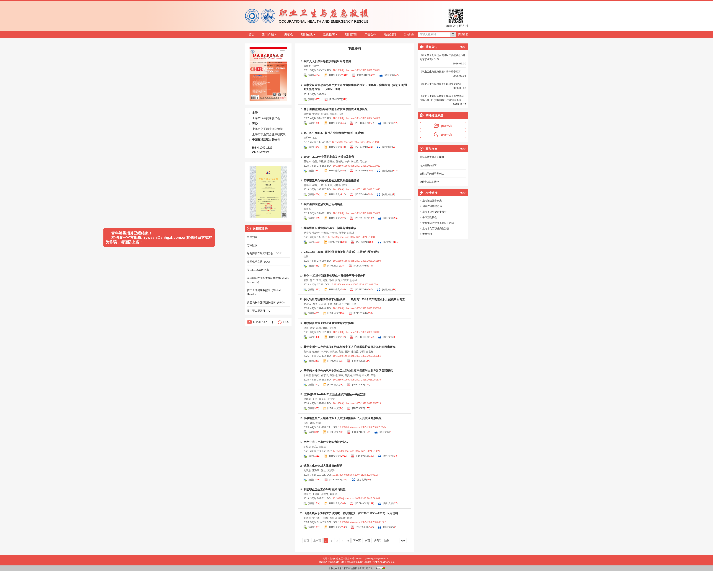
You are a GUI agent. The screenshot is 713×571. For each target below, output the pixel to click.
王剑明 (316, 470)
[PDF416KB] (335, 99)
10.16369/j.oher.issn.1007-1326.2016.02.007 (356, 474)
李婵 (347, 161)
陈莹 (314, 446)
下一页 (357, 540)
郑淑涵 (307, 304)
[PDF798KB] (361, 242)
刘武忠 (307, 470)
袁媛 (306, 280)
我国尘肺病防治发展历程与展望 (323, 204)
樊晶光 (307, 232)
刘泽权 (333, 494)
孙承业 (353, 280)
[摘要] (311, 75)
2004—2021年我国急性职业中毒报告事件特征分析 (335, 275)
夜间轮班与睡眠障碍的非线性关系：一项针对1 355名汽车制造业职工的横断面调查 (354, 299)
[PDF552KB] (358, 360)
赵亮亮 (322, 399)
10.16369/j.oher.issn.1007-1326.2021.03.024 (356, 70)
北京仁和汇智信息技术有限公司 (352, 568)
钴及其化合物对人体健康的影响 (323, 465)
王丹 (318, 280)
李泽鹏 (324, 351)
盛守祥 (307, 185)
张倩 (340, 114)
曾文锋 (365, 375)
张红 (323, 470)
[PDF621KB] (358, 432)
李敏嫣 (307, 114)
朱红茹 (354, 161)
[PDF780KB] (358, 384)
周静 (325, 280)
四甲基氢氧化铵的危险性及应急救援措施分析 (331, 180)
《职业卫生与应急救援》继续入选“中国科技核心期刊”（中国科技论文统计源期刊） (442, 98)
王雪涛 (333, 232)
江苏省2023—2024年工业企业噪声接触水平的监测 (335, 394)
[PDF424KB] (335, 479)
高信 (340, 351)
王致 (353, 304)
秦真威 (331, 161)
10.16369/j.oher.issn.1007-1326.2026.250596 (357, 308)
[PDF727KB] (360, 289)
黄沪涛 (331, 470)
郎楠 (331, 280)
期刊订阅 (351, 34)
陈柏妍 (307, 446)
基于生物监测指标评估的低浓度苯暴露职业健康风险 (336, 109)
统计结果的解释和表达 (432, 173)
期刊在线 (307, 34)
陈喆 (349, 518)
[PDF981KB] (363, 75)
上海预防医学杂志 (432, 200)
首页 (252, 34)
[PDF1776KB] (360, 265)
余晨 (306, 256)
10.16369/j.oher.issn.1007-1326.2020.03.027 (362, 522)
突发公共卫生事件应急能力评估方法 (326, 441)
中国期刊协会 (429, 217)
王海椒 (324, 232)
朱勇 (306, 423)
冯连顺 (337, 185)
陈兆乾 (316, 375)
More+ (463, 46)
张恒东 (331, 399)
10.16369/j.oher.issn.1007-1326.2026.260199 (357, 260)
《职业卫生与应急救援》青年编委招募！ (441, 71)
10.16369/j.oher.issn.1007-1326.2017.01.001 (355, 142)
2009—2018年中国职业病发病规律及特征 (329, 156)
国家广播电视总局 (432, 206)
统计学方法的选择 (429, 181)
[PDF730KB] (358, 408)
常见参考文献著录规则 (432, 157)
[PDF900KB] (360, 170)
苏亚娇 (322, 161)
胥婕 (314, 399)
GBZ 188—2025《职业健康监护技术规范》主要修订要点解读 (341, 251)
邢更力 (316, 66)
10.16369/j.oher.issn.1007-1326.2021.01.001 (351, 237)
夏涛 (347, 351)
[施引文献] (389, 75)
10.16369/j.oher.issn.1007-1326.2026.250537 (362, 427)
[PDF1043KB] (361, 337)
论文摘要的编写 (428, 165)
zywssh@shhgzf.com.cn (376, 558)
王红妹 (322, 446)
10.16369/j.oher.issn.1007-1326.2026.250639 (357, 379)
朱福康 (324, 114)
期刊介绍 (268, 34)
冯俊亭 (328, 185)
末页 (367, 540)
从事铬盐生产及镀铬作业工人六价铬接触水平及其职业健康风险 (343, 418)
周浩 (314, 304)
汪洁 (321, 185)
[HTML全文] (334, 75)
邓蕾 (318, 327)
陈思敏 (333, 351)
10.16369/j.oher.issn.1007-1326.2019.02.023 (356, 189)
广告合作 (370, 34)
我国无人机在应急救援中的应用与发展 (327, 61)
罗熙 (362, 351)
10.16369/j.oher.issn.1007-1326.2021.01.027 (356, 451)
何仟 (312, 280)
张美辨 (345, 280)
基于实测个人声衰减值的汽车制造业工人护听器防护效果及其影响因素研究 (349, 346)
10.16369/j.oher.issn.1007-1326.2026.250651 (357, 355)
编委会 (288, 34)
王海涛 (307, 161)
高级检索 (463, 34)
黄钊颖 (307, 351)
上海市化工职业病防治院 (435, 228)
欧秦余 (316, 351)
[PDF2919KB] (361, 218)
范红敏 (363, 161)
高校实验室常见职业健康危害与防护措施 (329, 323)
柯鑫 (314, 185)
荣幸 (340, 375)
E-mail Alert (260, 321)
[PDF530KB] (361, 527)
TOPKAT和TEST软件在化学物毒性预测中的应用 (334, 132)
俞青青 (307, 66)
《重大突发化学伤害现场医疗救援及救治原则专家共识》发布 (442, 57)
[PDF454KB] (360, 194)
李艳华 (337, 304)
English (409, 34)
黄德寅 (316, 114)
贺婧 (312, 327)
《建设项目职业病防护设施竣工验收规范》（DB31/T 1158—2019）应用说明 (351, 513)
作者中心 (446, 126)
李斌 (306, 327)
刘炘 (318, 423)
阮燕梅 (348, 375)
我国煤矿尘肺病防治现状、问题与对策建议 (330, 228)
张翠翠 (307, 399)
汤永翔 (322, 304)
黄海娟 (333, 375)
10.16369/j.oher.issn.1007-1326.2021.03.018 (356, 332)
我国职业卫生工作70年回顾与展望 (325, 489)
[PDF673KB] (360, 147)
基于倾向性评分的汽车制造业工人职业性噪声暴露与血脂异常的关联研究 (348, 370)
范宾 (314, 137)
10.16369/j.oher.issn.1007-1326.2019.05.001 (356, 213)
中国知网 (427, 234)
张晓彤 (339, 161)
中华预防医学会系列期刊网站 (438, 223)
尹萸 (337, 280)
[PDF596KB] (362, 456)
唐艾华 (342, 232)
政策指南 (329, 34)
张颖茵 (354, 351)
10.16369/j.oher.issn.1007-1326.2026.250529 (357, 403)
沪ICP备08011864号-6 (383, 562)
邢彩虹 (333, 114)
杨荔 (314, 161)
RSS (286, 321)
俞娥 (325, 327)
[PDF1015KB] (360, 313)
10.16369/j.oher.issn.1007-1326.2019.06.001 (356, 498)
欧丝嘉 (307, 375)
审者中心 (446, 134)
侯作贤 (332, 327)
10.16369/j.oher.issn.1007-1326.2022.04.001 (356, 118)
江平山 (346, 304)
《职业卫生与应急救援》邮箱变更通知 (440, 83)
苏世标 (369, 351)
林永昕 (342, 518)
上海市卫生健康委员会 (434, 211)
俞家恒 (324, 375)
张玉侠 (357, 375)
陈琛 (344, 185)
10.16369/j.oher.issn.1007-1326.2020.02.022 (356, 165)
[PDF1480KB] (361, 503)
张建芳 (316, 232)
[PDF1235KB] (361, 123)
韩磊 (312, 423)
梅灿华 (333, 518)
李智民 (307, 209)
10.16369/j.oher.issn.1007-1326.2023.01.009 (354, 284)
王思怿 (307, 137)
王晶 (329, 304)
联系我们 (390, 34)
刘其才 (350, 232)
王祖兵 (324, 518)
